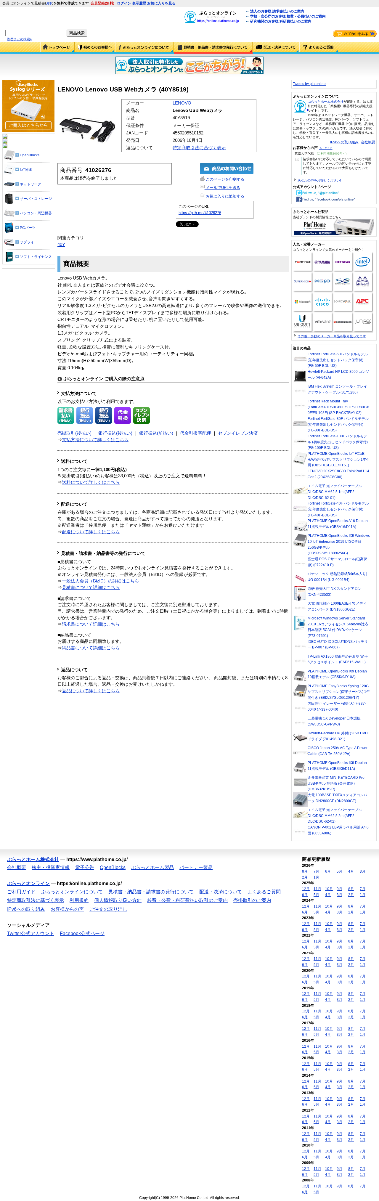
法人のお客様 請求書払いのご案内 (277, 11)
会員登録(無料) (102, 3)
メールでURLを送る (222, 187)
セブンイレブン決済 (238, 433)
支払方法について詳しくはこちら (95, 439)
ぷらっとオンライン (28, 883)
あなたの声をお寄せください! (319, 180)
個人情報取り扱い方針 (118, 900)
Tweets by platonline (309, 84)
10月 (329, 889)
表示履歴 (139, 3)
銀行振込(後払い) (115, 433)
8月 (305, 871)
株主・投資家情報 (51, 867)
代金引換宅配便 (195, 433)
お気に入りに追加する (224, 196)
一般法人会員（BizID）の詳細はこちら (100, 581)
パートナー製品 (196, 867)
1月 (316, 877)
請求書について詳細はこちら (91, 624)
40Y (61, 244)
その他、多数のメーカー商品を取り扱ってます (332, 336)
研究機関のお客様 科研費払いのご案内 (280, 21)
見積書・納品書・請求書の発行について (213, 48)
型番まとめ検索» (19, 39)
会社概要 (368, 142)
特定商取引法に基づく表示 (199, 147)
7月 (316, 871)
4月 (351, 871)
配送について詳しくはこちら (91, 531)
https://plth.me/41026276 (200, 213)
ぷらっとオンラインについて (144, 48)
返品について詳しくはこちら (91, 690)
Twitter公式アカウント (30, 933)
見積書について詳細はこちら (91, 587)
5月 (339, 871)
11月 (317, 889)
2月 (305, 877)
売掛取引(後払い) (74, 433)
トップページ (57, 48)
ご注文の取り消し (108, 909)
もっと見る (326, 148)
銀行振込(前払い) (156, 433)
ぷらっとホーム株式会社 (325, 101)
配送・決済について (276, 48)
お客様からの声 (67, 909)
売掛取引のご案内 (252, 900)
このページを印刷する (224, 179)
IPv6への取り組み (344, 142)
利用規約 (79, 900)
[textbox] (36, 33)
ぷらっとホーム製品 (152, 867)
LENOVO (182, 103)
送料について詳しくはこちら (91, 482)
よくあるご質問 (319, 48)
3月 (362, 871)
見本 (49, 3)
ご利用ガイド (95, 48)
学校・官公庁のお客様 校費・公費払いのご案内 (288, 16)
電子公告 (84, 867)
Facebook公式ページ (82, 933)
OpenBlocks (113, 867)
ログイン (124, 3)
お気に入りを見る (161, 3)
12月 (306, 889)
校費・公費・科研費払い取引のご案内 (187, 900)
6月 (328, 871)
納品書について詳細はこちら (91, 648)
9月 (339, 889)
